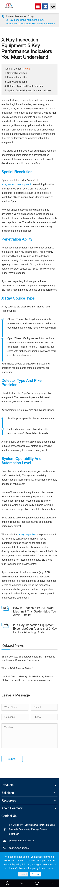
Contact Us (9, 815)
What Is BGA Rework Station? (18, 668)
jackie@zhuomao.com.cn (21, 840)
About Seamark (12, 808)
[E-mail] (22, 883)
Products (7, 785)
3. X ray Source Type (16, 81)
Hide (27, 68)
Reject (23, 874)
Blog (30, 16)
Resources (20, 16)
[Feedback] (36, 883)
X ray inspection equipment (16, 184)
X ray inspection (27, 534)
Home (9, 16)
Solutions (8, 792)
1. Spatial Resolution (16, 73)
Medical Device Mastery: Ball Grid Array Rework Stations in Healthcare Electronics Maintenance (27, 678)
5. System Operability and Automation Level (28, 90)
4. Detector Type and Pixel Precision (24, 86)
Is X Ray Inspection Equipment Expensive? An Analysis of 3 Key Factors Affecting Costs (35, 628)
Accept (35, 874)
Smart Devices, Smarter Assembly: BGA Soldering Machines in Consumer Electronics (28, 658)
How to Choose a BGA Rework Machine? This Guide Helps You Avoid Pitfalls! (34, 611)
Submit (12, 758)
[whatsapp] (7, 883)
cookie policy (31, 868)
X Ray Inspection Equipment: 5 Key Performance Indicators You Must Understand (30, 22)
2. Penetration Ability (16, 77)
